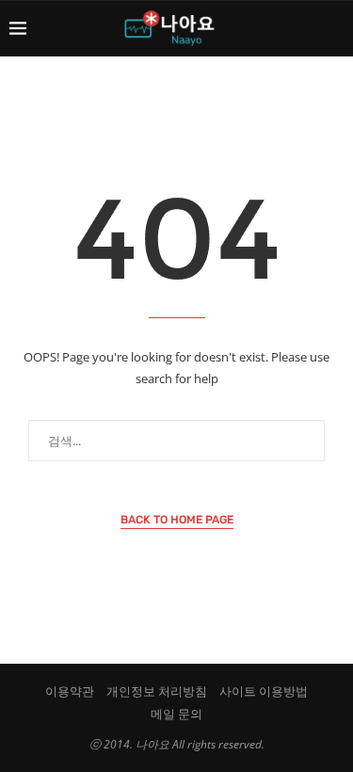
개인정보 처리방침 (156, 691)
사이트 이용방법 (263, 691)
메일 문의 (176, 713)
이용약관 (69, 691)
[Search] (334, 28)
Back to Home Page (176, 519)
